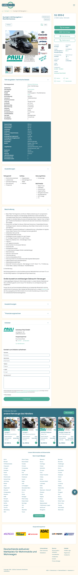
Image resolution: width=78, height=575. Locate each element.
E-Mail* (5, 369)
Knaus (59, 481)
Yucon (23, 512)
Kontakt (54, 559)
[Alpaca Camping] (9, 534)
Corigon (6, 468)
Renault (6, 499)
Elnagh (23, 470)
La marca (60, 483)
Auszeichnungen (10, 304)
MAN (41, 485)
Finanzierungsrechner (13, 313)
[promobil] (21, 534)
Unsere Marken (39, 516)
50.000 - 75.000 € (58, 69)
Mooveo (6, 490)
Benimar (60, 459)
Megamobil (7, 488)
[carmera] (57, 534)
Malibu (60, 485)
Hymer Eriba (7, 479)
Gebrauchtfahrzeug (33, 84)
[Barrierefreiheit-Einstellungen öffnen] (74, 492)
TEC (23, 505)
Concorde (60, 466)
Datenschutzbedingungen (21, 392)
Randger (24, 496)
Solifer (5, 503)
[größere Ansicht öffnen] (42, 24)
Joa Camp (6, 481)
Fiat (23, 472)
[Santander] (33, 534)
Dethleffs (42, 468)
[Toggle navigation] (74, 5)
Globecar (60, 475)
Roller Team (61, 501)
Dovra (59, 468)
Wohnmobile (31, 89)
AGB (47, 570)
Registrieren (67, 552)
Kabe (23, 481)
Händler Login (67, 550)
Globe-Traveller (44, 475)
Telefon (5, 364)
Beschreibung (9, 209)
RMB (5, 496)
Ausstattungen (10, 169)
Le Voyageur (25, 485)
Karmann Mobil (44, 481)
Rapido (42, 496)
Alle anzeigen (69, 412)
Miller (41, 488)
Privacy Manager (56, 561)
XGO (5, 512)
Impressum (70, 570)
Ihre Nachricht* (7, 375)
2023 (29, 94)
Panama (42, 492)
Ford (41, 472)
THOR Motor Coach (45, 505)
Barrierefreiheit (62, 570)
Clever (41, 466)
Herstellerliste (55, 554)
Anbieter (8, 323)
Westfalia (24, 510)
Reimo (59, 496)
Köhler (5, 483)
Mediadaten (43, 552)
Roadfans (6, 501)
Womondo (60, 510)
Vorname (6, 352)
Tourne (5, 507)
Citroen (24, 466)
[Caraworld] (8, 5)
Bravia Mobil (25, 461)
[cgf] (69, 534)
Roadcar (60, 499)
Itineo (41, 479)
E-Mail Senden (27, 399)
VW (23, 507)
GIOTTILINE (25, 475)
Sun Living (61, 503)
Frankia (6, 475)
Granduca (24, 477)
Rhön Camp (25, 499)
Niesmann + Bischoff (45, 490)
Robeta (42, 501)
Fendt (5, 472)
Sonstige (24, 503)
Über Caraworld (44, 550)
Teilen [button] (67, 78)
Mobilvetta (61, 488)
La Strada (42, 483)
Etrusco (42, 470)
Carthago (42, 464)
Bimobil (6, 461)
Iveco (59, 479)
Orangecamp (7, 492)
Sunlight (6, 505)
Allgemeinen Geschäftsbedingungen (30, 390)
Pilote (23, 494)
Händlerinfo (67, 555)
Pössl (41, 494)
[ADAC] (44, 534)
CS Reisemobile (8, 464)
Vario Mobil (61, 507)
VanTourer (42, 507)
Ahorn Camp (25, 459)
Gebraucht (47, 19)
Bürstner (60, 461)
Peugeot (60, 492)
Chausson (6, 466)
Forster (60, 472)
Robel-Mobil (25, 501)
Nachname (6, 358)
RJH (59, 494)
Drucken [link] (58, 81)
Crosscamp (25, 468)
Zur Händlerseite (20, 343)
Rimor (41, 499)
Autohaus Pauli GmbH (60, 73)
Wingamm (42, 510)
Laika (5, 485)
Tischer (60, 505)
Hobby (41, 477)
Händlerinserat (46, 17)
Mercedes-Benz (26, 488)
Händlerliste (55, 556)
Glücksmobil (7, 477)
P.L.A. (23, 492)
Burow (41, 461)
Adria (5, 459)
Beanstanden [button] (69, 81)
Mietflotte (44, 289)
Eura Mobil (61, 470)
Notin (59, 490)
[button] (4, 46)
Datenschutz (53, 570)
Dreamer (6, 470)
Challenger (61, 464)
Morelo (24, 490)
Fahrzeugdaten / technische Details (17, 80)
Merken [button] (58, 78)
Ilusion (23, 479)
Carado (24, 464)
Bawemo (42, 459)
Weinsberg (6, 510)
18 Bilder (8, 25)
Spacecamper (43, 503)
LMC (23, 483)
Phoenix (6, 494)
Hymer (60, 477)
